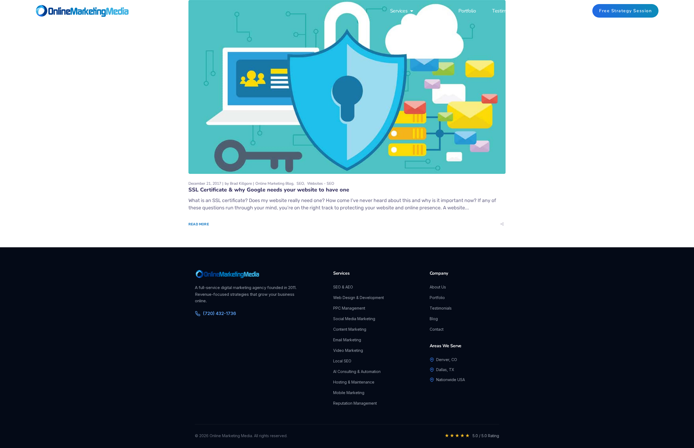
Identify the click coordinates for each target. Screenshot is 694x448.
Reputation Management (355, 403)
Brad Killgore (241, 183)
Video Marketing (348, 350)
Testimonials (505, 11)
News (541, 11)
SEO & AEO (343, 287)
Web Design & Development (358, 297)
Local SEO (342, 361)
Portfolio (467, 11)
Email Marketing (347, 339)
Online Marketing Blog (274, 183)
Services (398, 11)
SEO (300, 183)
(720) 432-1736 (219, 313)
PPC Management (349, 308)
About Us (438, 287)
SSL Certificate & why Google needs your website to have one (268, 189)
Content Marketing (349, 329)
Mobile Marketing (348, 392)
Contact (571, 11)
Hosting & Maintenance (353, 382)
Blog (434, 318)
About (435, 11)
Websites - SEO (320, 183)
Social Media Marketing (354, 318)
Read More (198, 224)
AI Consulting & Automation (357, 371)
